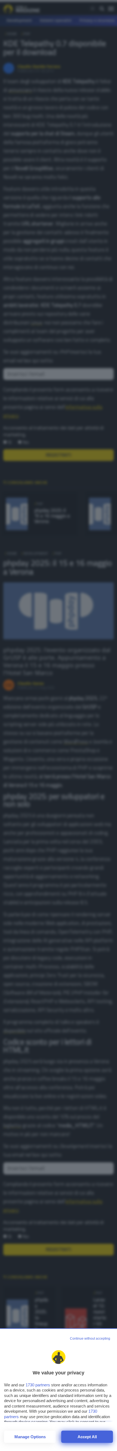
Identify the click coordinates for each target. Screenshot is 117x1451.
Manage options (30, 1436)
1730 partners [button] (38, 1385)
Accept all (87, 1436)
